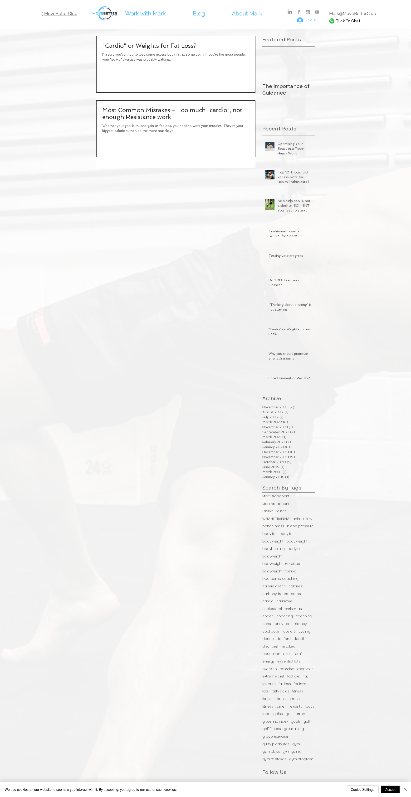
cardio (268, 601)
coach (268, 616)
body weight (273, 541)
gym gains (292, 751)
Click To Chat (348, 21)
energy (268, 661)
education (271, 654)
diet (265, 646)
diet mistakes (283, 646)
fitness (297, 691)
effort (287, 654)
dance (268, 639)
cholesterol (272, 609)
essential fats (288, 661)
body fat (269, 534)
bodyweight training (279, 571)
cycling (304, 631)
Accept (390, 789)
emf (298, 654)
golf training (294, 729)
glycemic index (275, 721)
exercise (269, 669)
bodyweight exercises (281, 564)
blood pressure (300, 526)
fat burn (269, 684)
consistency (272, 624)
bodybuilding (273, 549)
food (266, 714)
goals (296, 721)
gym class (271, 751)
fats (265, 691)
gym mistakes (274, 759)
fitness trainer (274, 706)
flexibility (295, 706)
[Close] (405, 789)
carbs (296, 594)
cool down (271, 631)
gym (296, 744)
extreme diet (273, 676)
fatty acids (280, 691)
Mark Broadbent (275, 496)
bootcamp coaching (280, 578)
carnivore (284, 601)
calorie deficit (274, 586)
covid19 (289, 631)
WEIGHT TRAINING (276, 519)
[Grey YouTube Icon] (317, 12)
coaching (284, 616)
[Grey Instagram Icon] (308, 12)
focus (309, 706)
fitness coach (288, 699)
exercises (305, 669)
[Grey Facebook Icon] (299, 12)
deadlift (300, 639)
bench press (273, 526)
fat (305, 676)
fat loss (285, 684)
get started (295, 714)
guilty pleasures (275, 744)
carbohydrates (275, 594)
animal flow (302, 519)
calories (295, 586)
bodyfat (294, 549)
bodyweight (272, 556)
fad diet (294, 676)
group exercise (275, 736)
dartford (284, 639)
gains (278, 714)
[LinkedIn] (290, 12)
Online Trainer (274, 511)
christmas (293, 609)
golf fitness (271, 729)
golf (306, 721)
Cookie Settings (362, 789)
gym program (301, 759)
